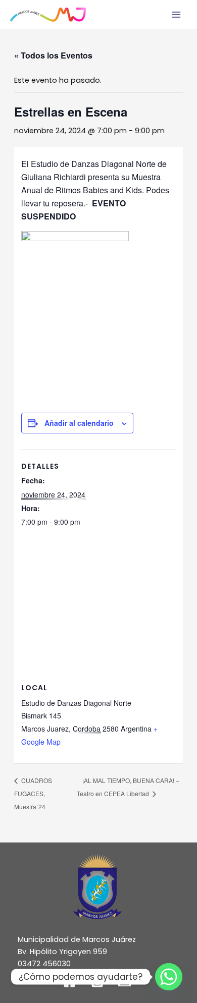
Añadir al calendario (79, 423)
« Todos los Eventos (53, 55)
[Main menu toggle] (176, 14)
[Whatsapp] (168, 976)
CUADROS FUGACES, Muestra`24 (33, 793)
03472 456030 (44, 964)
